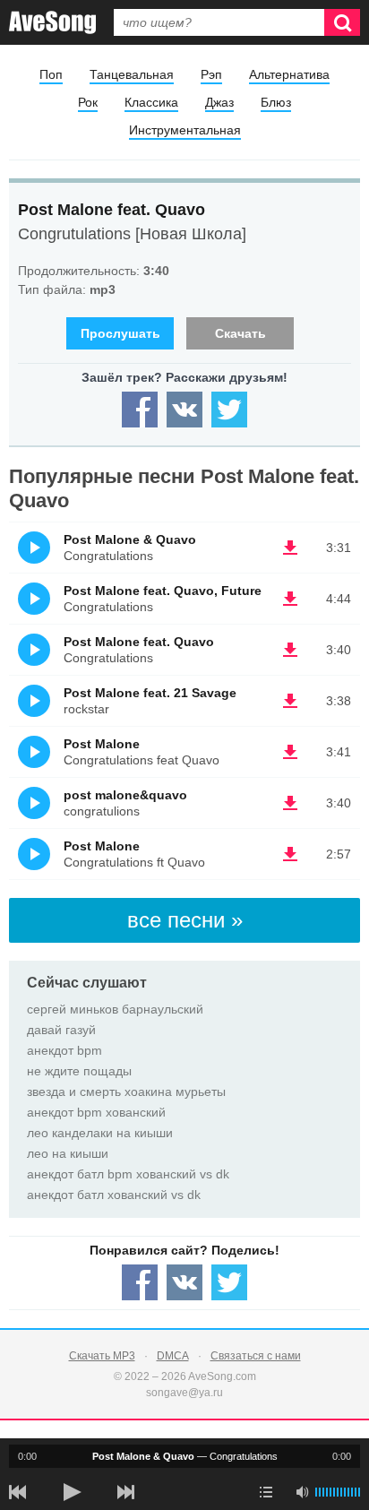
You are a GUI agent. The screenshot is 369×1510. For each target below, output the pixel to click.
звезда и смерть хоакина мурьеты (126, 1091)
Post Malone (102, 744)
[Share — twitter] (229, 409)
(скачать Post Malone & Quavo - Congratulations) (290, 547)
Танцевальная (132, 74)
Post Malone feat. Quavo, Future (163, 590)
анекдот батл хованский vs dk (114, 1194)
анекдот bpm (64, 1050)
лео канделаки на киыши (100, 1133)
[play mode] (266, 1492)
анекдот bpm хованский (96, 1112)
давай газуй (61, 1029)
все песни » (185, 920)
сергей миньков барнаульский (115, 1009)
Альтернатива (289, 74)
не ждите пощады (79, 1071)
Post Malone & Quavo (130, 539)
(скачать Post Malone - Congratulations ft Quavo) (290, 854)
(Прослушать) (34, 547)
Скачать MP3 (102, 1356)
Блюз (276, 102)
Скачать (240, 333)
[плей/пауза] (72, 1492)
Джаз (219, 102)
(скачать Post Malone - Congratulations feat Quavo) (290, 752)
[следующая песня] (125, 1492)
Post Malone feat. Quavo (111, 210)
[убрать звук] (302, 1492)
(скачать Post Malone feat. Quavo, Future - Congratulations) (290, 598)
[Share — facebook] (140, 409)
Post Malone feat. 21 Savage (150, 693)
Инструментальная (185, 130)
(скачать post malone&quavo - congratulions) (290, 803)
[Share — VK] (184, 409)
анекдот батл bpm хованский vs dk (128, 1174)
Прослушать (120, 333)
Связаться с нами (255, 1356)
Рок (88, 102)
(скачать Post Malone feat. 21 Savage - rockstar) (290, 701)
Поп (51, 74)
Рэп (211, 74)
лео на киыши (67, 1153)
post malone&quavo (125, 795)
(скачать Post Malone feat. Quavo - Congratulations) (290, 650)
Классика (151, 102)
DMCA (173, 1356)
